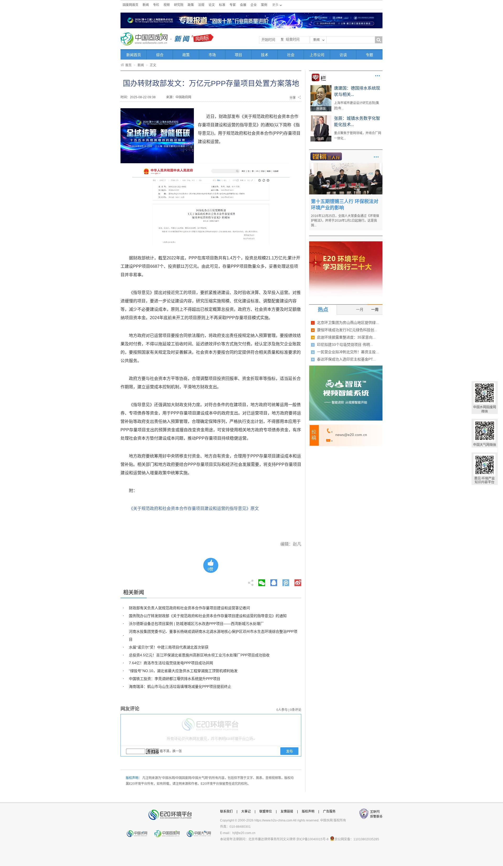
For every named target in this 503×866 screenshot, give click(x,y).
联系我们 (226, 811)
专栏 (156, 5)
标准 (222, 5)
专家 (232, 5)
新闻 (146, 5)
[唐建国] (320, 87)
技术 (264, 55)
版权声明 (308, 811)
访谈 (343, 55)
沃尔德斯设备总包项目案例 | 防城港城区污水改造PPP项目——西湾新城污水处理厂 (196, 624)
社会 (290, 55)
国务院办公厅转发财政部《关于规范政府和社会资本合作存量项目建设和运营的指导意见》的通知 (208, 616)
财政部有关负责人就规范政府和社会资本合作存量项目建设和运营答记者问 (189, 608)
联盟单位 (265, 811)
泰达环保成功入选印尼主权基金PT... (346, 359)
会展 (243, 5)
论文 (212, 5)
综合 (159, 55)
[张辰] (320, 117)
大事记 (246, 811)
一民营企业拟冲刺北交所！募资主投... (348, 352)
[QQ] (273, 581)
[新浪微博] (297, 581)
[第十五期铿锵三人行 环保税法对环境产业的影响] (345, 165)
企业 (253, 5)
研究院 (178, 5)
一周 (375, 309)
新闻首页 (133, 55)
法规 (201, 5)
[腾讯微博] (286, 581)
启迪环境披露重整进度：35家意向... (346, 337)
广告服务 (329, 811)
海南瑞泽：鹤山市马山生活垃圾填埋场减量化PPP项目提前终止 (180, 686)
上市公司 (317, 55)
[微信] (261, 581)
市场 (212, 55)
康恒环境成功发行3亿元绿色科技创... (347, 330)
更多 (377, 75)
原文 (254, 508)
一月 (359, 309)
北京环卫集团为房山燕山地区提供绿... (348, 322)
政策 (191, 5)
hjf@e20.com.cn (243, 833)
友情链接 (287, 811)
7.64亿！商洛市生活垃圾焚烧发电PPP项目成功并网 (171, 663)
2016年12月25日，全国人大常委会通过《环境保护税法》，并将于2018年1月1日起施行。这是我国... (345, 220)
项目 (238, 55)
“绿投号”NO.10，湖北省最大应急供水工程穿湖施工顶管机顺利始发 (183, 671)
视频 (166, 5)
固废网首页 (130, 5)
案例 (264, 5)
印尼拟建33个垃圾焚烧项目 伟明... (345, 344)
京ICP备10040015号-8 (312, 839)
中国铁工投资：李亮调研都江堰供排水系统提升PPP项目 (174, 679)
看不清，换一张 (171, 751)
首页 (128, 65)
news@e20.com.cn (351, 435)
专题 (369, 55)
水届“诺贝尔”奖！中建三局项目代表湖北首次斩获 (169, 647)
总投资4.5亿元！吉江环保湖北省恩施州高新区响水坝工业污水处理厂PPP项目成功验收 (199, 655)
